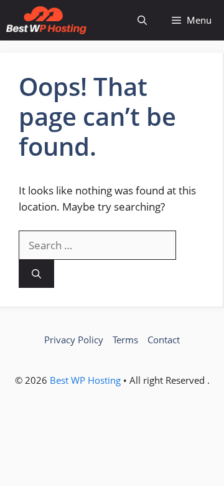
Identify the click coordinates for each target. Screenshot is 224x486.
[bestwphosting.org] (46, 20)
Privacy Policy (73, 339)
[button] (142, 20)
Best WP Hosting (86, 380)
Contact (163, 339)
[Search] (36, 274)
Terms (125, 339)
